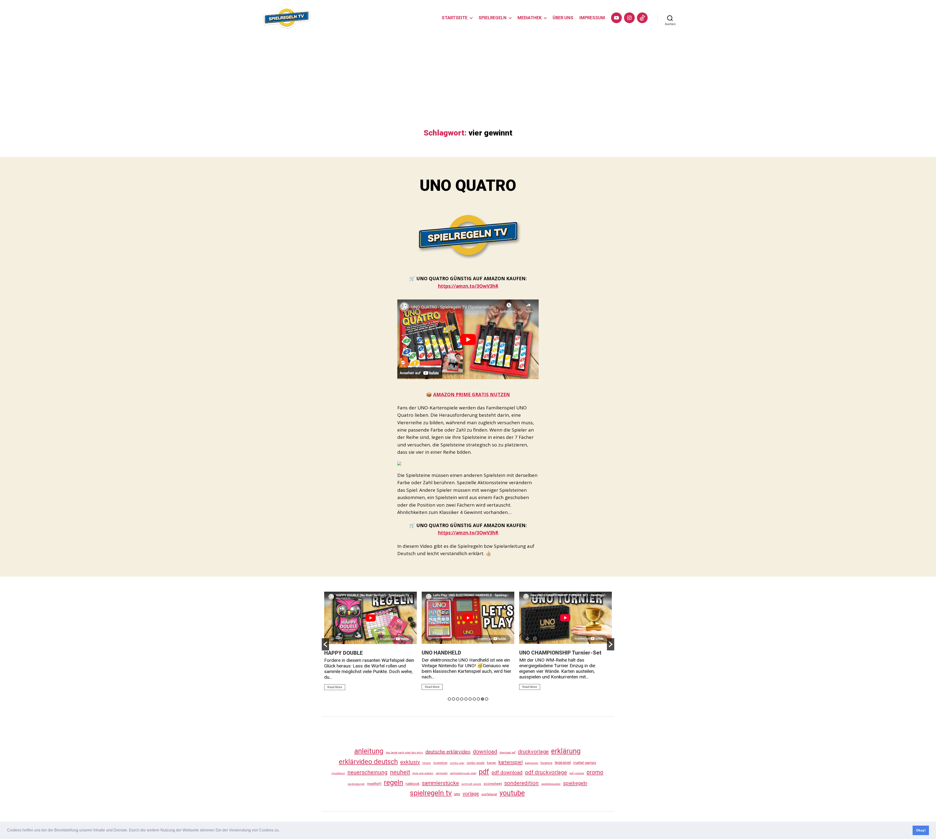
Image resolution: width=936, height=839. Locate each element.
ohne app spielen (422, 773)
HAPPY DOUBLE (343, 653)
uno (457, 794)
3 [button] (457, 699)
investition (440, 763)
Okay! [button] (921, 830)
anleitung (368, 751)
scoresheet (493, 783)
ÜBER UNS (563, 17)
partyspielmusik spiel (463, 773)
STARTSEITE (455, 17)
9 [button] (482, 699)
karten (491, 763)
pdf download (507, 772)
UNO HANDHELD (441, 653)
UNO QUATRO (468, 185)
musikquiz (338, 773)
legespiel (563, 762)
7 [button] (474, 699)
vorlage (471, 794)
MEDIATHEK (529, 17)
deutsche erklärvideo (447, 752)
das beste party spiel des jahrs (404, 752)
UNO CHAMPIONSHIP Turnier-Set (560, 653)
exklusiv (410, 762)
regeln (393, 782)
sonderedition (521, 783)
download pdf (508, 752)
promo (594, 772)
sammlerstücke (440, 783)
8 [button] (478, 699)
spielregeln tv (431, 793)
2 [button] (453, 699)
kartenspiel (510, 762)
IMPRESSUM (592, 17)
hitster (426, 763)
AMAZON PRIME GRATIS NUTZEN (471, 394)
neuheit (400, 772)
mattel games (584, 763)
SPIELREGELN (492, 17)
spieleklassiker (551, 784)
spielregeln (575, 783)
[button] (281, 830)
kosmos (546, 763)
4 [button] (461, 699)
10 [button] (486, 699)
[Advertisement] (468, 92)
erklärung (566, 751)
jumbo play (457, 763)
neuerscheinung (367, 772)
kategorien (531, 763)
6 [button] (470, 699)
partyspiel (442, 773)
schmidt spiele (471, 784)
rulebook (412, 784)
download (485, 751)
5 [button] (466, 699)
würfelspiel (489, 794)
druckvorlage (533, 752)
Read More (334, 687)
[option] (370, 643)
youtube (512, 793)
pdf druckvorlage (546, 772)
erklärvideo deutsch (368, 762)
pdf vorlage (576, 773)
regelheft (374, 784)
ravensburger (356, 784)
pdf (484, 772)
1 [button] (449, 699)
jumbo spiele (476, 763)
